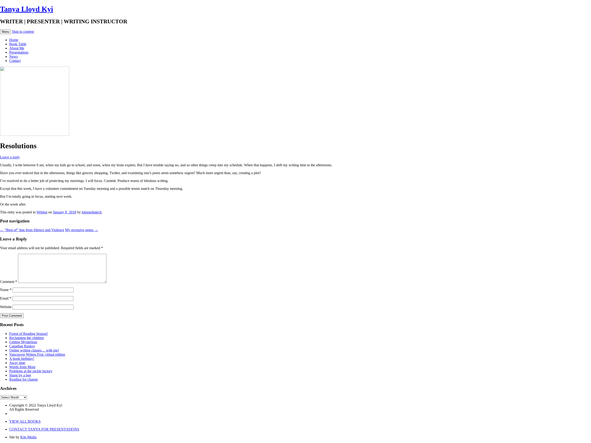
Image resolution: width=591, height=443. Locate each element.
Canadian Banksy (22, 346)
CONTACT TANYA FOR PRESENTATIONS (44, 429)
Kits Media (28, 437)
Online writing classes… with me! (34, 350)
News (13, 56)
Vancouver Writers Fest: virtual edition (37, 354)
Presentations (18, 52)
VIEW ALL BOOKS (25, 421)
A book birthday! (21, 359)
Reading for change (23, 379)
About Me (16, 48)
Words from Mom (22, 367)
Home (13, 40)
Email (5, 298)
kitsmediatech (92, 212)
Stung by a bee (20, 375)
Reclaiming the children (26, 338)
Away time (17, 363)
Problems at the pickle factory (30, 371)
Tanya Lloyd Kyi (26, 9)
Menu (5, 31)
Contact (15, 61)
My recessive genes (81, 230)
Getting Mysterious (23, 342)
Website (6, 307)
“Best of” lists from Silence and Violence (32, 230)
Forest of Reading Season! (28, 334)
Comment (8, 282)
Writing (41, 212)
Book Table (17, 44)
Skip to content (23, 31)
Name (6, 290)
